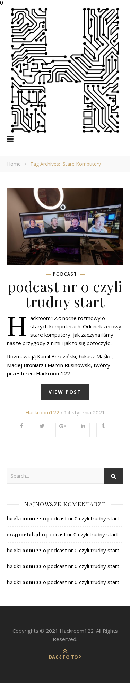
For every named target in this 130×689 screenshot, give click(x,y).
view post (65, 392)
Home (14, 164)
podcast (65, 274)
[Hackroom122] (65, 70)
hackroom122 (42, 412)
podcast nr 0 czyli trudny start (65, 294)
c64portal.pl (24, 534)
